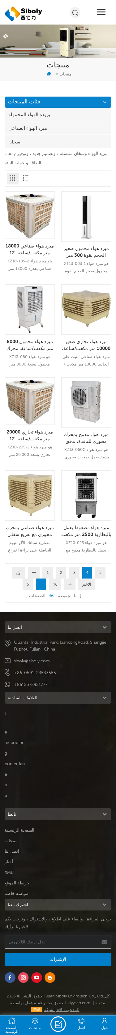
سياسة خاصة (16, 893)
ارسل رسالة (58, 1024)
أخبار (9, 861)
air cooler (14, 742)
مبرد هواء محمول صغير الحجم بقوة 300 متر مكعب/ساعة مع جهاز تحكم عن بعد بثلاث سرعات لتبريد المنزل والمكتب (86, 251)
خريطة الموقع (17, 882)
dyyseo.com (79, 1003)
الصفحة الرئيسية (19, 830)
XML (9, 872)
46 (55, 584)
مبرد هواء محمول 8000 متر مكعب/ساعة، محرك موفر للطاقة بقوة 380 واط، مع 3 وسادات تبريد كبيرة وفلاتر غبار (29, 345)
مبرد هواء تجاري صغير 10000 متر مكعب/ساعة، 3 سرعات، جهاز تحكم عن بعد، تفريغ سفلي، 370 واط (86, 345)
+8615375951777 (30, 684)
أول (19, 572)
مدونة (100, 1003)
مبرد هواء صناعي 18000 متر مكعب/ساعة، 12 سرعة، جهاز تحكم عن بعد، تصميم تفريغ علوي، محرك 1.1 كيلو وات (30, 249)
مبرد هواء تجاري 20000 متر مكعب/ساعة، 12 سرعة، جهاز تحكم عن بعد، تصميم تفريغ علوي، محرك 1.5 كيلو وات (29, 435)
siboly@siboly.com (32, 660)
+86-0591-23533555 (35, 672)
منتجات (11, 840)
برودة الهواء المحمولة (29, 114)
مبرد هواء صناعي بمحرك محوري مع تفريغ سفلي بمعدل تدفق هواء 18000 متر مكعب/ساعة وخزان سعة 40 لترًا (30, 531)
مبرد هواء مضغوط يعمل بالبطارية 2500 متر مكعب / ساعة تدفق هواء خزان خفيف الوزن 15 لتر (86, 531)
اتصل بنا (12, 851)
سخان (14, 141)
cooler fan (15, 763)
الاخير (86, 584)
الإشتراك (58, 959)
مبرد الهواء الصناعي (27, 128)
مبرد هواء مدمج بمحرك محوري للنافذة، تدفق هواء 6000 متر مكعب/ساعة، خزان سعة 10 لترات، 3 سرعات (86, 437)
